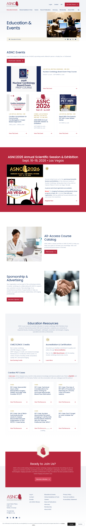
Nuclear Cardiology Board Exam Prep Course (60, 72)
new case (12, 376)
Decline (80, 524)
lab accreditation (60, 350)
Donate (31, 499)
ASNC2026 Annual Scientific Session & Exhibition (41, 121)
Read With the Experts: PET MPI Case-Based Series (67, 118)
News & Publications (45, 9)
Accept (71, 524)
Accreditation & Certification (58, 344)
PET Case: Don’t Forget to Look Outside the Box (67, 415)
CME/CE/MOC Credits (20, 344)
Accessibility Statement (70, 499)
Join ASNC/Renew (71, 4)
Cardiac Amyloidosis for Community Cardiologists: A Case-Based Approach (18, 119)
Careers (36, 9)
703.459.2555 (10, 511)
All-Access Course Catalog (57, 238)
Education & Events (12, 9)
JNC (62, 4)
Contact (56, 4)
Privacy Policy (67, 494)
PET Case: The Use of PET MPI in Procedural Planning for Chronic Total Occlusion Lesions (67, 390)
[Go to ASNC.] (9, 39)
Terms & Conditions (68, 497)
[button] (77, 10)
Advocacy (55, 9)
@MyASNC (71, 376)
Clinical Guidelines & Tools (25, 9)
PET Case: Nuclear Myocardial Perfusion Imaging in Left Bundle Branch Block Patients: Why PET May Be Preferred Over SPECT (42, 417)
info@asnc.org (11, 513)
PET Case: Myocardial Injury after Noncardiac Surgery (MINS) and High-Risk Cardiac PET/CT (18, 390)
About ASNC (71, 9)
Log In (50, 4)
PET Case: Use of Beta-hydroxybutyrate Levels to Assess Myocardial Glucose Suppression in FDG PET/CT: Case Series (18, 417)
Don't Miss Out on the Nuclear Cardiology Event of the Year (58, 174)
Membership (63, 9)
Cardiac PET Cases (16, 372)
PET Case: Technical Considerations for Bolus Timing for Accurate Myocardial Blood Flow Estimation (42, 390)
